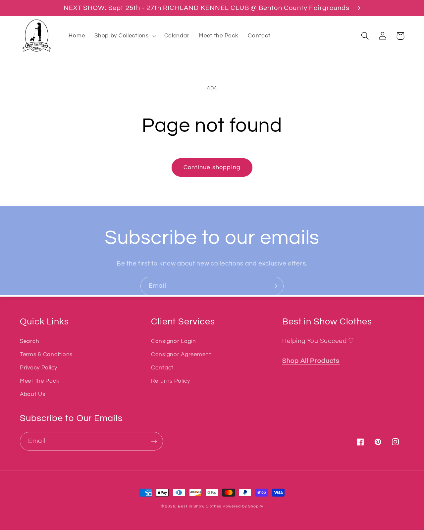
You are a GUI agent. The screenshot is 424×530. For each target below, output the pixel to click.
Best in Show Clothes (199, 506)
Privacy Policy (38, 368)
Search (29, 341)
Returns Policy (170, 381)
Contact (162, 368)
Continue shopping (212, 167)
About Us (32, 394)
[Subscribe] (274, 286)
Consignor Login (173, 341)
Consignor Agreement (181, 355)
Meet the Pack (39, 381)
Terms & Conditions (46, 355)
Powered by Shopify (243, 506)
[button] (124, 35)
